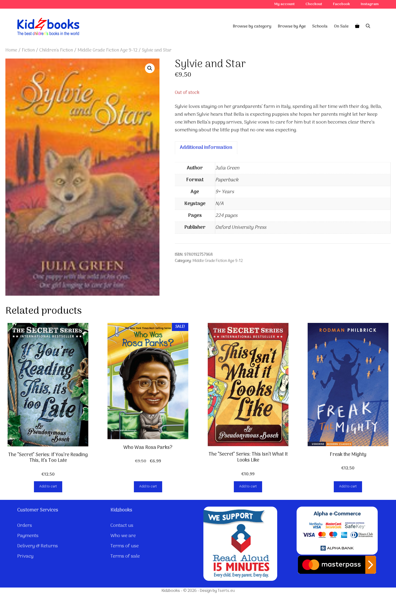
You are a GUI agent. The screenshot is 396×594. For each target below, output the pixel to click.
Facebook (341, 4)
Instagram (370, 4)
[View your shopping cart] (357, 26)
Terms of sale (125, 556)
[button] (150, 68)
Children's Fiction (56, 50)
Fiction (28, 50)
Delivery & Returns (37, 546)
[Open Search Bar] (368, 26)
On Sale (341, 26)
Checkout (313, 4)
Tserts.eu (226, 591)
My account (284, 4)
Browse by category (252, 26)
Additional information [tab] (206, 148)
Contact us (121, 526)
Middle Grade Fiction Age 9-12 (107, 50)
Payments (28, 536)
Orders (24, 526)
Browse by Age (292, 26)
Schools (320, 26)
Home (11, 50)
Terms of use (124, 546)
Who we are (123, 536)
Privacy (25, 556)
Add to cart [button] (48, 486)
